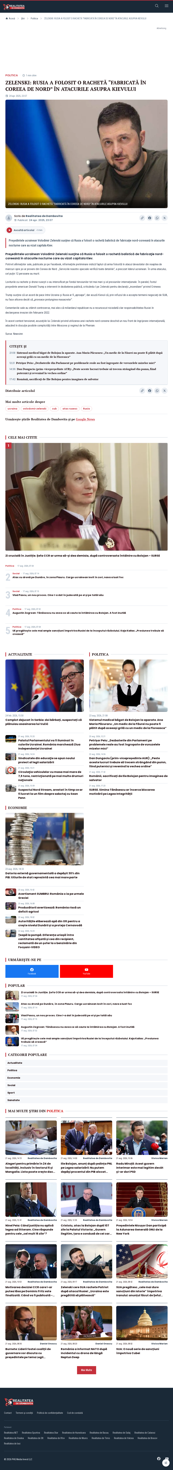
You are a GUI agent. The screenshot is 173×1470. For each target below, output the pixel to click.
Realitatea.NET (11, 1432)
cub (54, 408)
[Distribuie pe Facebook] (150, 218)
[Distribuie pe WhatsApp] (157, 218)
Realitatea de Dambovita (44, 216)
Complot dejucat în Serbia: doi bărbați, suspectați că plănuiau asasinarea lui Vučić (43, 722)
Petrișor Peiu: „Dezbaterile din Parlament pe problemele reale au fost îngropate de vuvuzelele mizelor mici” (86, 363)
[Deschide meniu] (166, 6)
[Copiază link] (142, 218)
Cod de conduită (75, 1413)
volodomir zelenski (34, 408)
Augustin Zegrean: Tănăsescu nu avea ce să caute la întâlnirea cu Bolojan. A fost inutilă (69, 613)
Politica (34, 18)
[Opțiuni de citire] (166, 1463)
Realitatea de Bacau (99, 1432)
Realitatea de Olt (35, 1438)
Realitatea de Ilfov (56, 1438)
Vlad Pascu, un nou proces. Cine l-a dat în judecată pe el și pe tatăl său (58, 595)
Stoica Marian (159, 1158)
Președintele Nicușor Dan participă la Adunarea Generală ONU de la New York (141, 1230)
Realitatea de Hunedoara (74, 1432)
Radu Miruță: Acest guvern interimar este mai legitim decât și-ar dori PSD (139, 1168)
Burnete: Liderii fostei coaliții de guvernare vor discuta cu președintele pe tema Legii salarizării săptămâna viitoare (28, 1355)
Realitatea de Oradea (14, 1438)
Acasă (12, 18)
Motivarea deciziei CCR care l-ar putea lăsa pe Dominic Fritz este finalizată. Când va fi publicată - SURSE (29, 1293)
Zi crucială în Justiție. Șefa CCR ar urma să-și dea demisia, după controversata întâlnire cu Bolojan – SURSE (82, 556)
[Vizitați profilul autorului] (8, 218)
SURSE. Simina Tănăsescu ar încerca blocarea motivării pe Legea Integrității (122, 792)
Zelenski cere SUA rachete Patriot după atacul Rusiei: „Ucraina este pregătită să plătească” (85, 1291)
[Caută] (156, 6)
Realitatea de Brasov (147, 1438)
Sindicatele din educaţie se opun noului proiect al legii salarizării (46, 760)
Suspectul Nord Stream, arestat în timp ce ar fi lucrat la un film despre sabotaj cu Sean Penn (50, 794)
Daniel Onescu (48, 1343)
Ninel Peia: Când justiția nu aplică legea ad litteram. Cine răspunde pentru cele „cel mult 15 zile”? (29, 1230)
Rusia (86, 408)
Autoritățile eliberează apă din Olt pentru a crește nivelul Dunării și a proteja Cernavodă (50, 923)
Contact (8, 1413)
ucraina (12, 408)
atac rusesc (70, 408)
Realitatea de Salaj (121, 1432)
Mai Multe (86, 1370)
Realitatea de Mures (78, 1438)
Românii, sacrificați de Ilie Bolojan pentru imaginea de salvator (57, 379)
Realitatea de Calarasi (144, 1432)
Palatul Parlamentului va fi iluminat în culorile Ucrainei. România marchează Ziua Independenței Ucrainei (49, 744)
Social (16, 573)
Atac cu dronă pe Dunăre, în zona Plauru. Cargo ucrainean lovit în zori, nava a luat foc (68, 577)
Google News (85, 419)
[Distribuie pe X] (165, 218)
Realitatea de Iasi (12, 1443)
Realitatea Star (51, 1432)
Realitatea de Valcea (124, 1438)
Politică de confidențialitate (50, 1413)
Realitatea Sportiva (31, 1432)
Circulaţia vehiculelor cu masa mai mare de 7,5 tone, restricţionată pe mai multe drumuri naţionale (50, 776)
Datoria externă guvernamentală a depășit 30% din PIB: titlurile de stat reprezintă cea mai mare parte (42, 875)
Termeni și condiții (24, 1413)
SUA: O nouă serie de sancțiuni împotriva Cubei (137, 1351)
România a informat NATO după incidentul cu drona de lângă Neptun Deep (84, 1353)
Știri (23, 18)
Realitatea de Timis (101, 1438)
